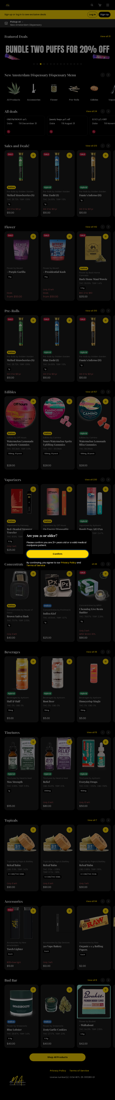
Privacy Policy (68, 562)
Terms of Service (36, 565)
